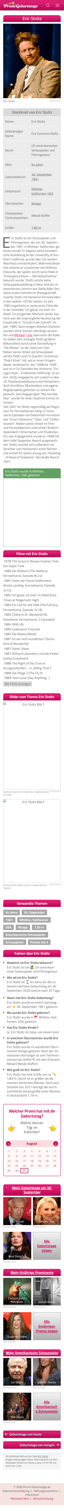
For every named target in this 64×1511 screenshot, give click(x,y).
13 (47, 1156)
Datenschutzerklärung (16, 1491)
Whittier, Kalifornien (38, 191)
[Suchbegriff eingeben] (48, 5)
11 (32, 1156)
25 (32, 1166)
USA (50, 193)
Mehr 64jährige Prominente (32, 1272)
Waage (36, 203)
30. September (41, 174)
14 (54, 1156)
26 (39, 1166)
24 (24, 1166)
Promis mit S (39, 942)
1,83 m (36, 228)
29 (9, 1171)
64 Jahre (37, 164)
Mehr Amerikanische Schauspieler (32, 1353)
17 (24, 1161)
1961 (35, 179)
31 (24, 1171)
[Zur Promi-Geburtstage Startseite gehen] (21, 4)
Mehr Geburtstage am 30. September (32, 1189)
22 (9, 1166)
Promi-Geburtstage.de (37, 1487)
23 (16, 1166)
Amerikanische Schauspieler (25, 935)
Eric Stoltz (43, 1456)
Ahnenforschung (43, 1498)
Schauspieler (14, 942)
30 (16, 1171)
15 (9, 1161)
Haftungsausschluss (46, 1491)
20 (47, 1161)
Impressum (32, 1494)
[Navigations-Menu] (58, 5)
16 (16, 1161)
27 (47, 1166)
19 (39, 1161)
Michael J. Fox (23, 335)
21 (54, 1161)
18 (32, 1161)
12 (39, 1156)
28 (54, 1166)
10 (24, 1156)
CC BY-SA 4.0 (49, 1462)
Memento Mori (20, 1498)
